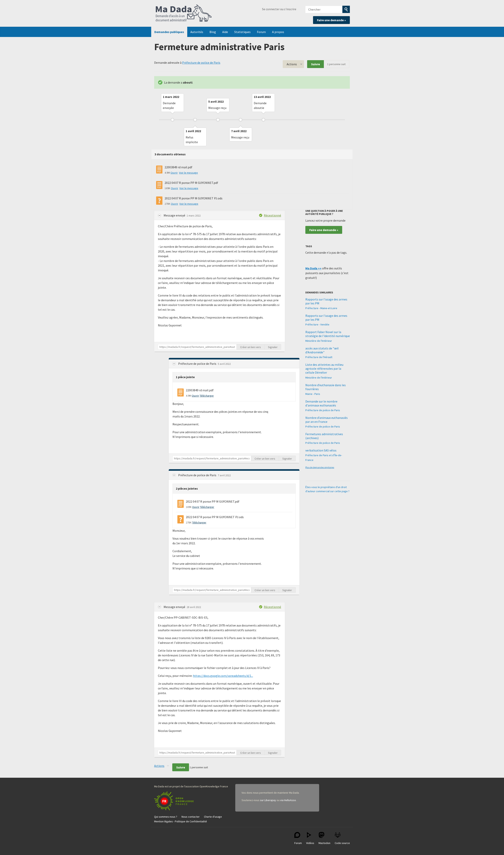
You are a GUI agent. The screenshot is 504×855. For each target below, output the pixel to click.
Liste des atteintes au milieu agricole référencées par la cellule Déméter (324, 368)
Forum (261, 32)
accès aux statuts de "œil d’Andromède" (322, 350)
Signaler (273, 347)
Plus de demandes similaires (319, 467)
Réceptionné (272, 215)
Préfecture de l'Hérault (318, 357)
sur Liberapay (268, 800)
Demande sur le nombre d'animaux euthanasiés (321, 403)
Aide (225, 32)
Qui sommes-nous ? (165, 816)
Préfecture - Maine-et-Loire (321, 308)
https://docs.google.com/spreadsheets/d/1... (223, 676)
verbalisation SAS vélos (320, 450)
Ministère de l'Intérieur (318, 341)
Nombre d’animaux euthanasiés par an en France (326, 420)
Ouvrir (174, 172)
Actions (292, 64)
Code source (342, 843)
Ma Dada (183, 13)
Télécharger (207, 395)
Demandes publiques (169, 32)
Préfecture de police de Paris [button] (197, 364)
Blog (212, 32)
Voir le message (188, 172)
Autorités (196, 32)
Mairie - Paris (312, 394)
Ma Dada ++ (313, 268)
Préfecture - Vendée (317, 324)
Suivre (315, 64)
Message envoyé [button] (175, 215)
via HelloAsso (288, 800)
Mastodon (324, 843)
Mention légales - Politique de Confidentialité (180, 821)
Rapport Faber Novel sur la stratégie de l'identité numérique (327, 334)
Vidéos (310, 843)
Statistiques (242, 32)
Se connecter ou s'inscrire (279, 9)
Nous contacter (191, 816)
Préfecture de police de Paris (201, 62)
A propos (278, 32)
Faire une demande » (331, 20)
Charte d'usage (213, 816)
